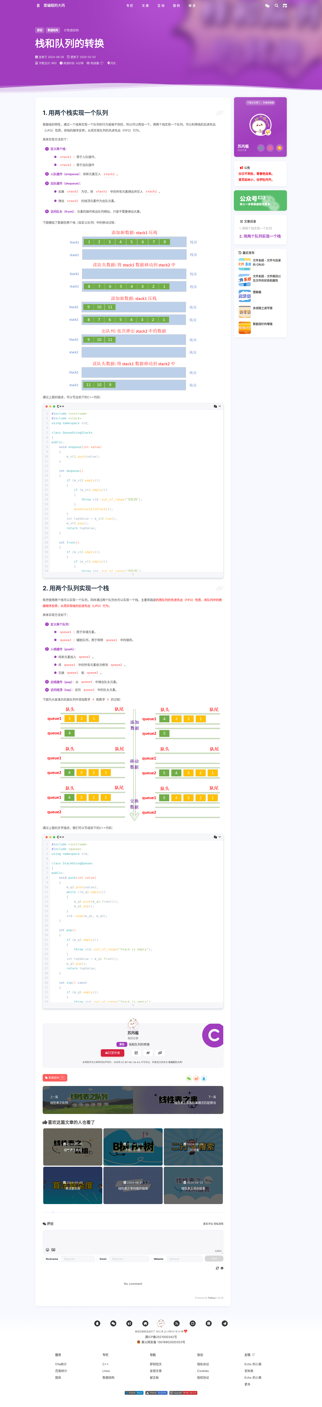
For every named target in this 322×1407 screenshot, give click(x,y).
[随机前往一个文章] (267, 5)
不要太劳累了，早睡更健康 (260, 102)
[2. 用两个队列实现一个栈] (219, 588)
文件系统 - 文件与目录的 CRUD (267, 262)
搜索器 (257, 292)
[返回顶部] (161, 1323)
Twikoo (212, 1297)
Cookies (203, 1371)
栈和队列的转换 (139, 1044)
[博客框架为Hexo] (134, 1393)
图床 (58, 1377)
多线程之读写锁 (262, 308)
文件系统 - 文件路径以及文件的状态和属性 (267, 278)
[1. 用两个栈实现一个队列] (219, 113)
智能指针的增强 (262, 323)
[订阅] (177, 1323)
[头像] (133, 1024)
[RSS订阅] (279, 148)
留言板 (154, 1377)
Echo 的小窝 (252, 1364)
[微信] (113, 1323)
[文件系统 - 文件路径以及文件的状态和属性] (245, 280)
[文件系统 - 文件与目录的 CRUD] (245, 264)
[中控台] (285, 6)
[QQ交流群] (97, 1323)
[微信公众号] (129, 1323)
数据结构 (53, 30)
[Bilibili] (193, 1323)
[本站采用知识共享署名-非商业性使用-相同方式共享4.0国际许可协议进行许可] (183, 1393)
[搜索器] (245, 296)
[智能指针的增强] (245, 327)
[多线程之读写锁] (245, 312)
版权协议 (203, 1377)
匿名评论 (208, 1223)
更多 (247, 1384)
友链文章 (156, 1371)
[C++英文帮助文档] (209, 1323)
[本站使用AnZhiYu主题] (156, 1393)
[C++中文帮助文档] (225, 1323)
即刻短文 (156, 1364)
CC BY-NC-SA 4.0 (130, 1062)
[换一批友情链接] (253, 1355)
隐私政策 (218, 1223)
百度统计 (61, 1371)
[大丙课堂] (261, 148)
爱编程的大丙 (175, 1062)
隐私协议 (203, 1364)
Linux (106, 1371)
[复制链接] (160, 1053)
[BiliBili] (270, 148)
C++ (105, 1364)
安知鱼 (248, 1371)
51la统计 (61, 1364)
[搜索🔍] (276, 5)
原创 (121, 1044)
